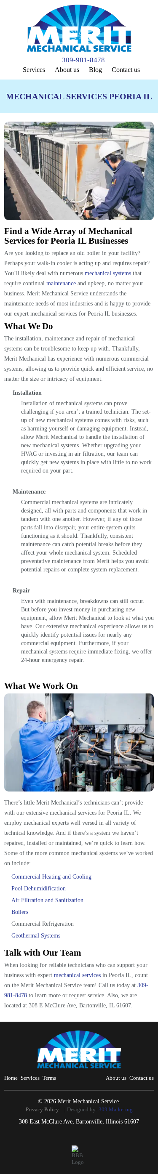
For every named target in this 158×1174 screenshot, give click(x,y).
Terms (49, 1078)
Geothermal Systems (35, 935)
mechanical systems (108, 273)
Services (34, 69)
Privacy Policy (42, 1109)
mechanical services (77, 975)
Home (11, 1078)
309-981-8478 (83, 60)
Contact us (126, 69)
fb (80, 1138)
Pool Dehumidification (38, 888)
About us (67, 69)
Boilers (19, 912)
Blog (95, 69)
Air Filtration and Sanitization (47, 900)
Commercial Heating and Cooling (51, 877)
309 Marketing (116, 1109)
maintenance (61, 283)
